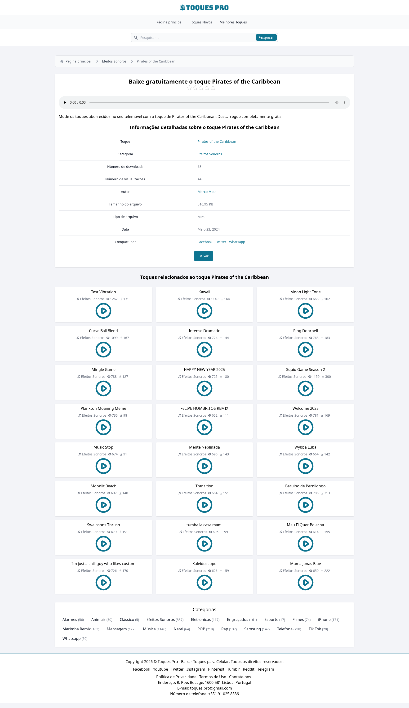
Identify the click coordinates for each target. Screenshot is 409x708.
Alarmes (69, 619)
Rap (224, 629)
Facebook (205, 242)
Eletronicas (201, 619)
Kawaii (204, 291)
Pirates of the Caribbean (217, 141)
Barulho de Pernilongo (305, 486)
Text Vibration (103, 291)
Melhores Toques (233, 22)
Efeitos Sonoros (114, 61)
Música (149, 629)
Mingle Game (104, 369)
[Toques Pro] (204, 7)
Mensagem (117, 629)
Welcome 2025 (306, 408)
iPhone (324, 619)
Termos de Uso (212, 676)
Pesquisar (266, 37)
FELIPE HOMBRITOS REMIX (204, 408)
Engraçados (237, 619)
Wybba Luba (305, 447)
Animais (98, 619)
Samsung (252, 629)
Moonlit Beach (103, 486)
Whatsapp (237, 242)
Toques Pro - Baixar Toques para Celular (193, 661)
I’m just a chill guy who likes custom (103, 563)
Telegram (265, 669)
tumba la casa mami (204, 524)
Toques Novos (201, 22)
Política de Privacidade (176, 676)
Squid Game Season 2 (305, 369)
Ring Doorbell (305, 330)
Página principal (169, 22)
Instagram (196, 669)
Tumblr (233, 669)
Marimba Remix (76, 629)
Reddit (248, 669)
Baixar (204, 256)
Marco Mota (207, 191)
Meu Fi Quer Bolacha (305, 524)
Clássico (127, 619)
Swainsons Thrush (103, 524)
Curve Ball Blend (103, 330)
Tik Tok (315, 629)
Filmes (298, 619)
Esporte (271, 619)
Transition (204, 486)
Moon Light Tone (305, 291)
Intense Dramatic (204, 330)
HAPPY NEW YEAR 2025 (204, 369)
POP (201, 629)
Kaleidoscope (204, 563)
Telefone (285, 629)
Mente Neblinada (204, 447)
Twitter (220, 242)
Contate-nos (240, 676)
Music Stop (103, 447)
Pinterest (216, 669)
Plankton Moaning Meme (103, 408)
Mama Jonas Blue (305, 563)
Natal (178, 629)
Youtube (160, 669)
